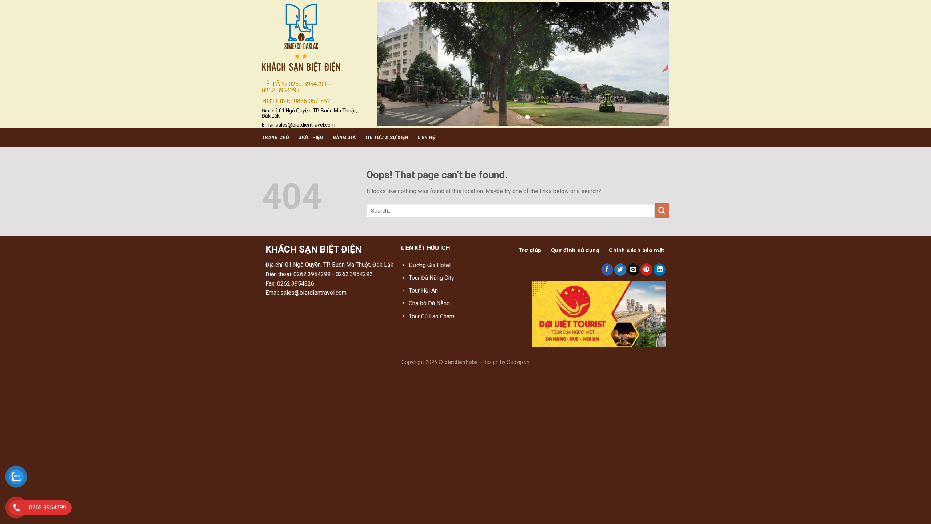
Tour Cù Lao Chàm (431, 316)
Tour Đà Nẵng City (431, 277)
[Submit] (662, 210)
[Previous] (392, 64)
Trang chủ (275, 137)
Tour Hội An (423, 290)
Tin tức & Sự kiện (386, 137)
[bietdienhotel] (314, 38)
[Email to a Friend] (633, 269)
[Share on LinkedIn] (660, 269)
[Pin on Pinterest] (646, 269)
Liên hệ (426, 137)
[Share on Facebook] (607, 269)
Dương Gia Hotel (430, 265)
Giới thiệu (310, 137)
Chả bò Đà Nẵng (429, 303)
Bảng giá (344, 137)
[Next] (654, 64)
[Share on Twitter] (620, 269)
